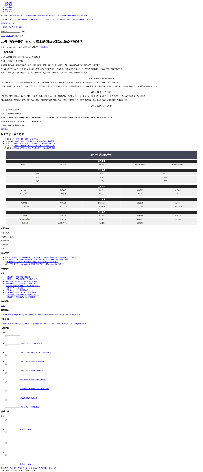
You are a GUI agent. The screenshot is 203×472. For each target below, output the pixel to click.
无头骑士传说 (178, 206)
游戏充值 (11, 27)
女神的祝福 (101, 206)
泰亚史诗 (9, 36)
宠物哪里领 (40, 15)
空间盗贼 (140, 203)
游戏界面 (63, 164)
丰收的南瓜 (101, 203)
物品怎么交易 (22, 15)
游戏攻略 (8, 7)
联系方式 (36, 468)
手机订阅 (39, 47)
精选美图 (8, 9)
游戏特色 (138, 164)
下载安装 (24, 164)
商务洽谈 (28, 468)
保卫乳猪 (24, 203)
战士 (37, 173)
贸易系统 (24, 215)
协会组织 (178, 215)
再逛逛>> (4, 129)
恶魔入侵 (63, 203)
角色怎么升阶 (50, 15)
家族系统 (63, 215)
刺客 (165, 181)
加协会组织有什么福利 (18, 19)
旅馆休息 (178, 190)
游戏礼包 (4, 23)
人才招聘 (13, 468)
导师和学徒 (89, 19)
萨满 (165, 177)
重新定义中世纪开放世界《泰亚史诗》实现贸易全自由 (34, 148)
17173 (3, 36)
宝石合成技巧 (67, 19)
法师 (37, 177)
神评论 (45, 47)
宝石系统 (140, 219)
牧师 (101, 177)
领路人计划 (63, 206)
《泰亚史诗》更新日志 (14, 288)
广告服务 (21, 468)
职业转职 (101, 223)
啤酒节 (176, 203)
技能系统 (140, 223)
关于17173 (4, 468)
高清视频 (8, 11)
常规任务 (63, 194)
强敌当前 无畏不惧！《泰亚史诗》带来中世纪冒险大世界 (35, 143)
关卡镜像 (23, 194)
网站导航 (52, 468)
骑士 (164, 173)
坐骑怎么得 (31, 15)
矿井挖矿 (24, 190)
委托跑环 (101, 194)
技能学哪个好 (61, 15)
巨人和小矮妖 (25, 206)
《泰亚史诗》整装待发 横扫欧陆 (26, 139)
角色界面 (13, 15)
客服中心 (44, 468)
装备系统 (101, 219)
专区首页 (8, 3)
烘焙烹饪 (140, 190)
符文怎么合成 (43, 19)
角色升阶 (61, 223)
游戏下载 (11, 23)
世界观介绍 (176, 164)
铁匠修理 (63, 190)
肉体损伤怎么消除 (55, 19)
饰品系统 (178, 219)
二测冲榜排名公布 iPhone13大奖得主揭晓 (21, 292)
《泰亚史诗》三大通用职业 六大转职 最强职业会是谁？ (35, 141)
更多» (3, 273)
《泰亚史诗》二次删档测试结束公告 (19, 290)
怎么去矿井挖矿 (79, 19)
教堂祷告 (101, 190)
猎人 (37, 181)
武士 (101, 173)
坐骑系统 (140, 215)
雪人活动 (140, 206)
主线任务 (178, 194)
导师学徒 (23, 219)
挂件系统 (25, 223)
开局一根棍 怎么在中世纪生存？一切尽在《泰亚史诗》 (34, 146)
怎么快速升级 (32, 19)
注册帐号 (4, 27)
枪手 (99, 181)
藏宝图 (140, 194)
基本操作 (101, 164)
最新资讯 (8, 5)
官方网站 (19, 27)
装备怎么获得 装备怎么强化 (76, 15)
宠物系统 (101, 215)
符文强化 (63, 219)
